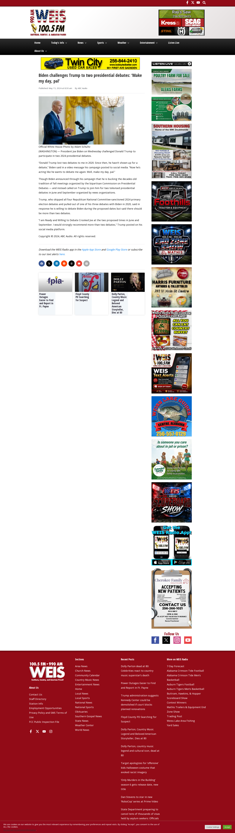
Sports (100, 42)
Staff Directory (37, 699)
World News (82, 729)
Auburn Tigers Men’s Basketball (185, 689)
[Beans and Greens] (171, 330)
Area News (81, 666)
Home (37, 42)
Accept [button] (227, 827)
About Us (39, 51)
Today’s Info (57, 42)
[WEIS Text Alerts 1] (171, 373)
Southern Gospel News (88, 716)
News (81, 42)
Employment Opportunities (45, 708)
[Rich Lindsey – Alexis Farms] (171, 94)
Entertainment (147, 42)
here (61, 254)
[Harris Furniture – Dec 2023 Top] (171, 287)
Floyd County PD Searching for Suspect (82, 297)
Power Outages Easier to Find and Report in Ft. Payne (46, 300)
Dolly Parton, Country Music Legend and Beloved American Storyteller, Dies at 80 (119, 303)
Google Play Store (116, 249)
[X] (192, 2)
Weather (122, 42)
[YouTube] (198, 2)
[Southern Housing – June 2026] (171, 150)
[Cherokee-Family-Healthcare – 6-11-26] (171, 598)
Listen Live (173, 42)
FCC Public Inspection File (44, 721)
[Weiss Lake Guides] (171, 416)
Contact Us (35, 694)
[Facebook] (187, 2)
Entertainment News (87, 684)
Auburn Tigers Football (180, 684)
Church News (82, 670)
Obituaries (81, 711)
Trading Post (174, 716)
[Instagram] (50, 731)
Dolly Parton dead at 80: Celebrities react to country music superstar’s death (137, 671)
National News (83, 702)
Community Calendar (87, 675)
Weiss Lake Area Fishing (181, 720)
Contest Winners (176, 702)
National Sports (84, 707)
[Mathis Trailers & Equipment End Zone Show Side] (171, 244)
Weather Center (84, 725)
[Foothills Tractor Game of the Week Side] (171, 201)
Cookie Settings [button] (212, 827)
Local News (81, 693)
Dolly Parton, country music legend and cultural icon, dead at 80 (140, 751)
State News (81, 720)
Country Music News (87, 679)
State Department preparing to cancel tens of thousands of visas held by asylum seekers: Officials (140, 814)
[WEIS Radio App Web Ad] (171, 545)
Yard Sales (173, 725)
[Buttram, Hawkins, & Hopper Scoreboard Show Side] (171, 502)
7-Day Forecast (175, 666)
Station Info (36, 703)
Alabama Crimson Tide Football (185, 670)
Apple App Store (91, 249)
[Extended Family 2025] (171, 459)
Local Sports (82, 698)
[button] (204, 3)
